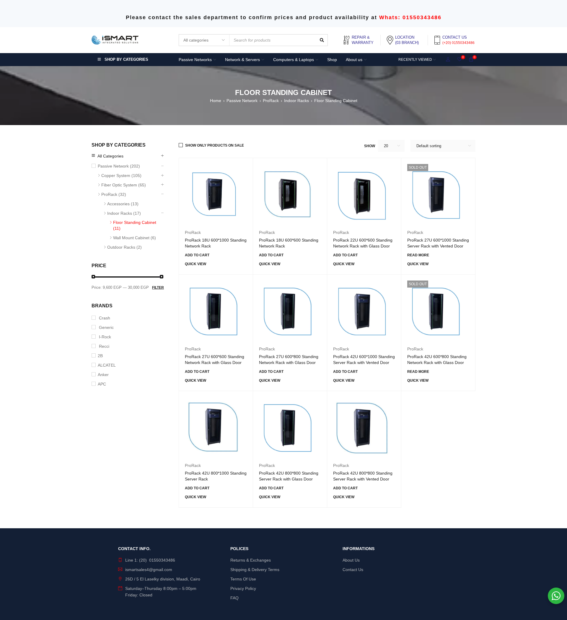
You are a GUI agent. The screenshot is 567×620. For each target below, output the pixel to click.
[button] (197, 255)
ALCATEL (107, 365)
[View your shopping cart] (471, 59)
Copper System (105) (121, 175)
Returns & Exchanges (250, 560)
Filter (158, 288)
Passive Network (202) (119, 166)
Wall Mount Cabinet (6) (134, 237)
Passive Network (242, 100)
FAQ (234, 598)
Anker (103, 374)
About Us (351, 560)
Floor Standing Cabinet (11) (134, 225)
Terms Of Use (243, 579)
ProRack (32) (113, 194)
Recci (103, 346)
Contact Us (353, 569)
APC (102, 384)
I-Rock (104, 336)
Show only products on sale (214, 145)
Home (215, 100)
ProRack (271, 100)
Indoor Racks (296, 100)
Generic (106, 327)
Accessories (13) (123, 203)
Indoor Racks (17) (124, 213)
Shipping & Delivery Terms (254, 569)
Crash (104, 318)
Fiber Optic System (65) (123, 185)
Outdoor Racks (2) (124, 247)
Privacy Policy (243, 588)
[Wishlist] (459, 60)
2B (100, 355)
